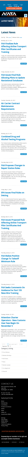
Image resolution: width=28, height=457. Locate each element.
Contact (15, 4)
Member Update (6, 365)
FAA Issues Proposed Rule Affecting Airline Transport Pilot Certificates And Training (13, 224)
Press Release (6, 352)
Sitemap (3, 418)
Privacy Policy (4, 425)
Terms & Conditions (6, 424)
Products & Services (6, 406)
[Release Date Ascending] (20, 37)
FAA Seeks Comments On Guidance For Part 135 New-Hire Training (13, 290)
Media (10, 6)
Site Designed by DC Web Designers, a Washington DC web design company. (13, 452)
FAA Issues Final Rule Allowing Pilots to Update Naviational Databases (13, 77)
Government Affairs (6, 414)
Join (4, 4)
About (2, 401)
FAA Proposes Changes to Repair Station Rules (13, 167)
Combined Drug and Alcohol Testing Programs (13, 138)
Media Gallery (4, 421)
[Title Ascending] (9, 37)
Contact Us (4, 422)
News (4, 361)
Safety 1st (3, 412)
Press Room (4, 419)
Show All (5, 371)
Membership (4, 403)
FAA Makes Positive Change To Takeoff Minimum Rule (10, 258)
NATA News (5, 358)
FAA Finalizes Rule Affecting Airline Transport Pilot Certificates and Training (13, 47)
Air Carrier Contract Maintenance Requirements (10, 106)
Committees (4, 405)
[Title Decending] (10, 37)
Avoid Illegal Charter (14, 8)
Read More (23, 63)
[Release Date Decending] (21, 37)
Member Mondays (7, 355)
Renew (9, 4)
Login (21, 4)
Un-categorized (6, 368)
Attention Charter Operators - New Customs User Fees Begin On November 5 (13, 321)
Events (3, 408)
